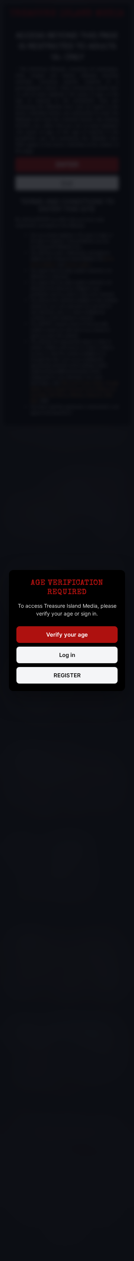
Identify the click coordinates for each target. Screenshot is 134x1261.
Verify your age (67, 634)
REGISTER (67, 675)
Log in (67, 654)
